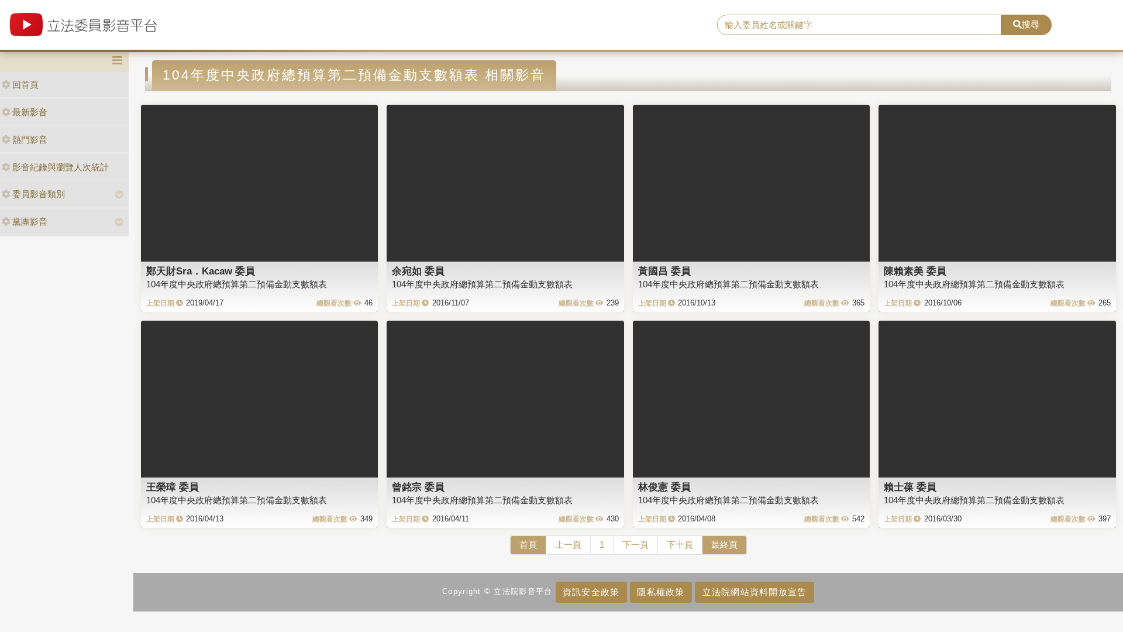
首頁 (528, 544)
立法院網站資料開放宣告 (754, 592)
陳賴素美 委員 (915, 271)
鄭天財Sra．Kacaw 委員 (200, 271)
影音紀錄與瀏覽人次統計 (60, 167)
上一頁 (568, 544)
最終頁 (724, 544)
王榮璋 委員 (172, 487)
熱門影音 (29, 140)
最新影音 (29, 112)
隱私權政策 (660, 592)
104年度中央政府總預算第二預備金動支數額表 (236, 284)
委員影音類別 (38, 194)
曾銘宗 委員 (418, 487)
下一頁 (635, 544)
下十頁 (680, 544)
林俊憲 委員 (664, 487)
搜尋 (1030, 24)
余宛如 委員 (418, 271)
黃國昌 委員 (664, 271)
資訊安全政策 (591, 592)
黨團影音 (29, 221)
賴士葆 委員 (910, 487)
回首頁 (25, 85)
